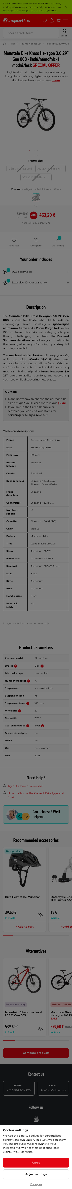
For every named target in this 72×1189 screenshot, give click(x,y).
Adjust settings (36, 1174)
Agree (36, 1162)
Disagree (36, 1184)
